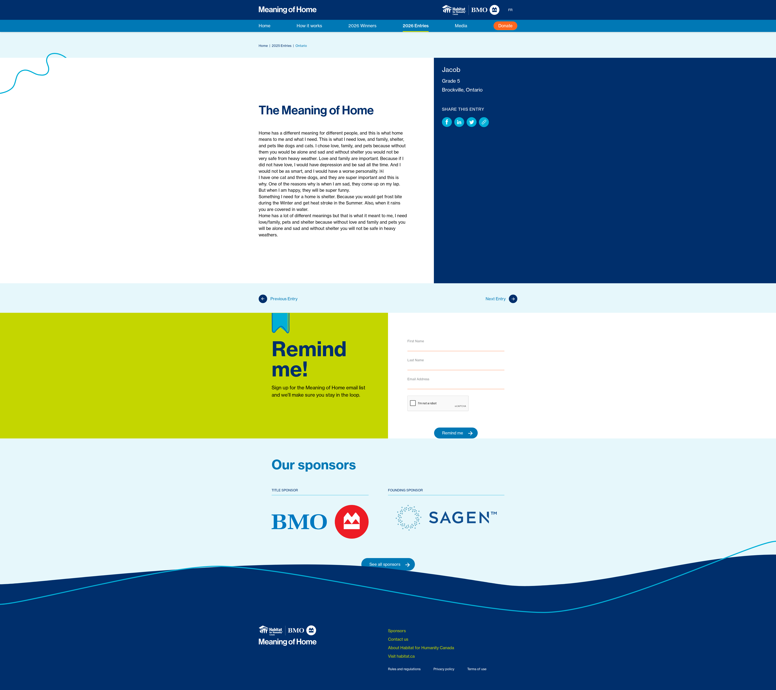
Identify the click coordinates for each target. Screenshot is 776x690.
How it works (309, 25)
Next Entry (496, 298)
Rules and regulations (404, 669)
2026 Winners (362, 25)
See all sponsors (385, 564)
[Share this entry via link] (484, 122)
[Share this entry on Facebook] (447, 122)
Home (264, 25)
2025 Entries (281, 46)
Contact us (398, 639)
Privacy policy (443, 669)
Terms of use (476, 669)
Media (461, 25)
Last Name (415, 360)
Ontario (301, 46)
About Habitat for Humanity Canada (421, 647)
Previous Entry (283, 298)
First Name (415, 341)
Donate (505, 25)
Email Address (418, 379)
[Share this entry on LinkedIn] (459, 122)
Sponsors (397, 630)
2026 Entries (416, 25)
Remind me (453, 432)
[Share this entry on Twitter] (472, 122)
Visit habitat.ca (401, 656)
